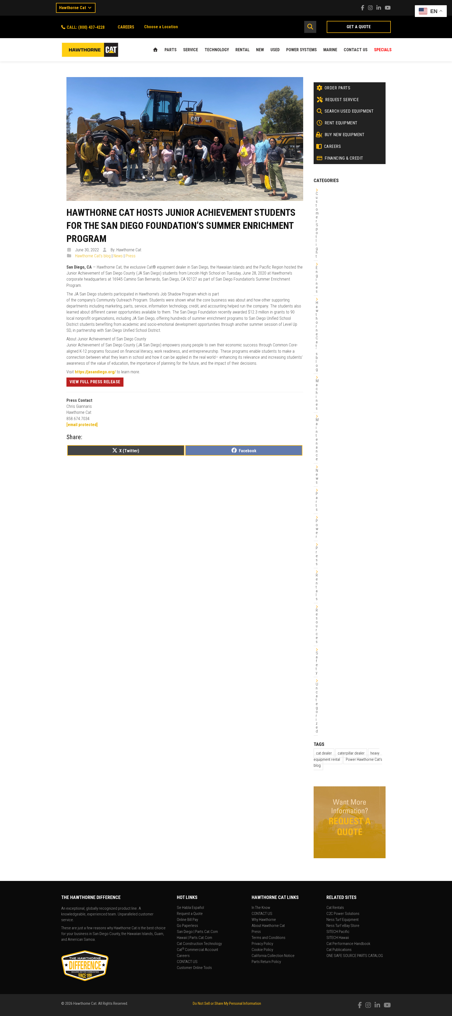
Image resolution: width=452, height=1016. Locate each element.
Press (130, 255)
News (118, 255)
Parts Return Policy (266, 962)
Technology (217, 49)
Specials (383, 49)
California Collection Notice (273, 956)
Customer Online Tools (194, 968)
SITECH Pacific (337, 932)
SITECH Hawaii (337, 938)
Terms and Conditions (268, 938)
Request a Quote (190, 914)
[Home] (155, 50)
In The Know (261, 908)
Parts (171, 49)
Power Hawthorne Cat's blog (348, 762)
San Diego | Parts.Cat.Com (197, 932)
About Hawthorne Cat (268, 926)
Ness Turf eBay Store (342, 926)
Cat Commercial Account (197, 950)
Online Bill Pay (187, 920)
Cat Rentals (335, 908)
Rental (242, 49)
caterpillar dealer (351, 753)
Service (190, 49)
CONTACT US (356, 49)
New (260, 49)
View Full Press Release (95, 381)
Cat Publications (339, 950)
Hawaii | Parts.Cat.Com (194, 938)
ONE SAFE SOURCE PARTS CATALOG (354, 956)
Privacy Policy (262, 944)
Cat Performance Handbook (348, 944)
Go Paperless (187, 926)
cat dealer (324, 753)
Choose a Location (161, 26)
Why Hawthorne (264, 920)
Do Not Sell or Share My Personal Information (227, 1003)
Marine (330, 49)
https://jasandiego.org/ (95, 371)
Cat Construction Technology (199, 944)
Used (275, 49)
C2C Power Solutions (342, 914)
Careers (183, 956)
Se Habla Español (190, 908)
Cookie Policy (262, 950)
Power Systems (301, 49)
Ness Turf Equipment (342, 920)
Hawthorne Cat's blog (93, 255)
